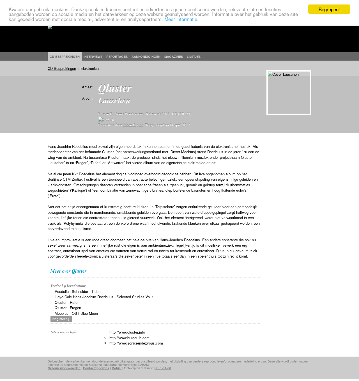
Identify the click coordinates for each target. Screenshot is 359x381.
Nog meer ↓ (61, 319)
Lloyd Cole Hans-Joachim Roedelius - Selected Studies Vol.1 (104, 296)
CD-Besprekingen (62, 68)
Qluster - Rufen (67, 302)
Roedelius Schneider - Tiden (77, 291)
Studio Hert (163, 368)
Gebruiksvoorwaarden (64, 368)
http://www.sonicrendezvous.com (136, 343)
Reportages (117, 56)
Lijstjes (194, 56)
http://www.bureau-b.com (129, 337)
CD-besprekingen (65, 56)
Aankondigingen (146, 56)
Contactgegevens (96, 368)
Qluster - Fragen (68, 307)
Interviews (93, 56)
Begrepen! (329, 9)
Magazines (173, 56)
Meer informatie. (181, 18)
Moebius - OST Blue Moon (76, 313)
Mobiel (116, 368)
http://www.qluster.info (127, 332)
